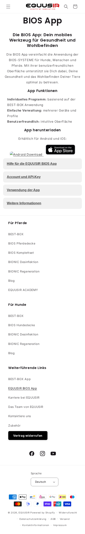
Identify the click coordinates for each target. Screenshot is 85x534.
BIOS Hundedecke (21, 325)
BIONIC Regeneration (23, 271)
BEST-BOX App (19, 379)
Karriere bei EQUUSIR (24, 397)
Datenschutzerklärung (32, 519)
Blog (11, 280)
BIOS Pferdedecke (21, 243)
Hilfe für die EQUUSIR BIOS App (32, 163)
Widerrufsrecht (68, 512)
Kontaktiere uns (19, 416)
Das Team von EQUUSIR (25, 406)
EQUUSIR (24, 512)
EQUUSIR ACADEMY (23, 290)
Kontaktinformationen (35, 525)
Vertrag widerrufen (27, 435)
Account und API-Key (24, 177)
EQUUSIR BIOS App (22, 388)
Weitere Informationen (24, 203)
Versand (65, 519)
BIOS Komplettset (21, 252)
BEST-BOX (16, 234)
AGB (53, 519)
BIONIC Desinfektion (23, 262)
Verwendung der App (23, 190)
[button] (8, 6)
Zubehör (14, 425)
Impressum (60, 525)
